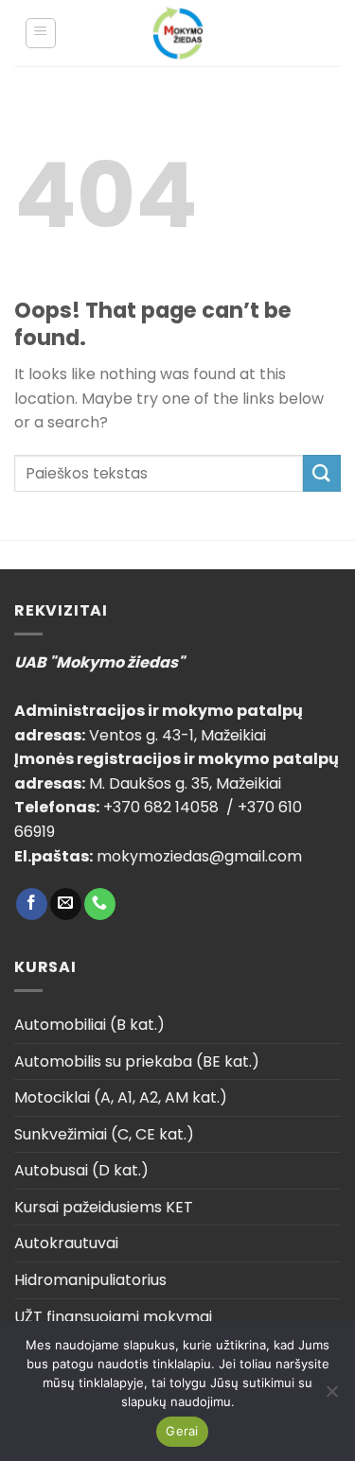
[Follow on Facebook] (31, 904)
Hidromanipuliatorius (90, 1280)
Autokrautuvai (66, 1243)
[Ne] (331, 1397)
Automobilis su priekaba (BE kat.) (136, 1061)
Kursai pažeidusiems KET (103, 1207)
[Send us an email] (65, 904)
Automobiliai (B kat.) (89, 1024)
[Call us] (99, 904)
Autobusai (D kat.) (81, 1170)
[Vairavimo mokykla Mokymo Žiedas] (177, 33)
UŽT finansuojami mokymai (113, 1317)
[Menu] (41, 33)
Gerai (182, 1430)
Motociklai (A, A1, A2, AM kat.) (120, 1097)
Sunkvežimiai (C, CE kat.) (104, 1134)
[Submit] (322, 473)
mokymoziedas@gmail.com (199, 856)
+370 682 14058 (162, 807)
